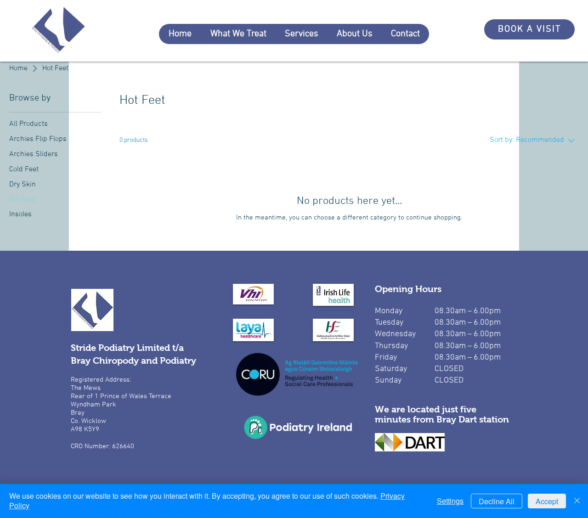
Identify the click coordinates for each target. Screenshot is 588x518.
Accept (547, 501)
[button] (238, 34)
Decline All (496, 501)
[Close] (576, 501)
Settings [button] (450, 500)
